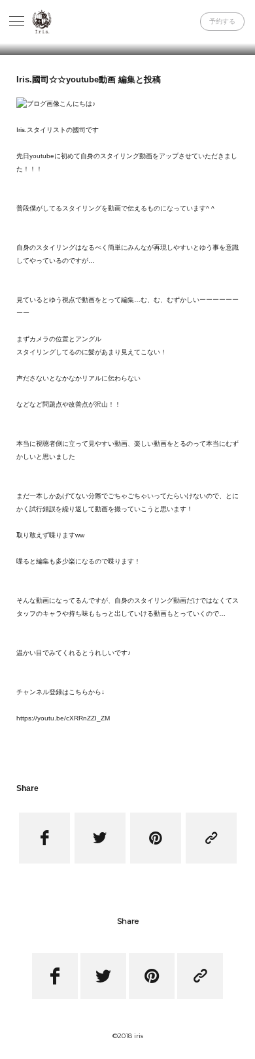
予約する (222, 21)
